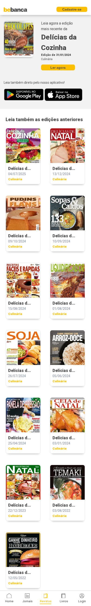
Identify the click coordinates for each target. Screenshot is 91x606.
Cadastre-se (71, 9)
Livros (64, 601)
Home (9, 601)
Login (82, 601)
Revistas (45, 601)
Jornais (27, 601)
